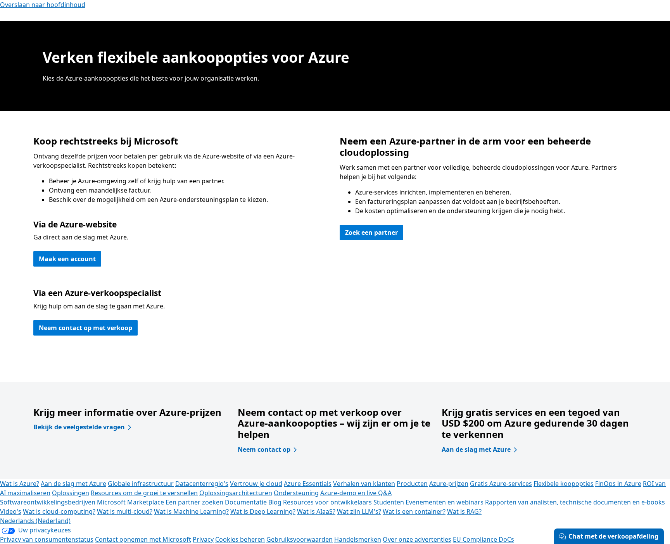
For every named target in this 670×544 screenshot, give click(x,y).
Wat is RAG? (464, 511)
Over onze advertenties (417, 539)
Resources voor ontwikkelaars (327, 502)
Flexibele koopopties (564, 483)
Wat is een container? (414, 511)
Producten (412, 483)
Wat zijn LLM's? (359, 511)
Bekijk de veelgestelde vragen (79, 427)
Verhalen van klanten (364, 483)
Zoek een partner (371, 232)
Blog (274, 502)
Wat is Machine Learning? (191, 511)
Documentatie (246, 502)
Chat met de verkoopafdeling (613, 536)
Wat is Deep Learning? (262, 511)
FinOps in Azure (618, 483)
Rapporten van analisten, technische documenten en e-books (575, 502)
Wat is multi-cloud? (124, 511)
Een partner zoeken (194, 502)
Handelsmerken (357, 539)
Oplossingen (70, 493)
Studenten (388, 502)
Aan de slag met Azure (476, 449)
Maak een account (67, 259)
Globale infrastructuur (141, 483)
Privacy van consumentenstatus (46, 539)
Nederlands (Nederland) (35, 520)
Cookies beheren (240, 539)
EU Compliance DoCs (483, 539)
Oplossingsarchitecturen (235, 493)
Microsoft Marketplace (130, 502)
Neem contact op (264, 449)
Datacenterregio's (201, 483)
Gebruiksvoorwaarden (299, 539)
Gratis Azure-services (501, 483)
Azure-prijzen (448, 483)
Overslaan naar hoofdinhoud (42, 4)
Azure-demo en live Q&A (356, 493)
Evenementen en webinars (445, 502)
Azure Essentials (308, 483)
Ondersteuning (296, 493)
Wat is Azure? (19, 483)
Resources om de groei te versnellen (144, 493)
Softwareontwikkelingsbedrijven (47, 502)
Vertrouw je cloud (256, 483)
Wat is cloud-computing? (59, 511)
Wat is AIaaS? (316, 511)
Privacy (203, 539)
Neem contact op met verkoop (85, 328)
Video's (10, 511)
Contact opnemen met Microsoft (143, 539)
